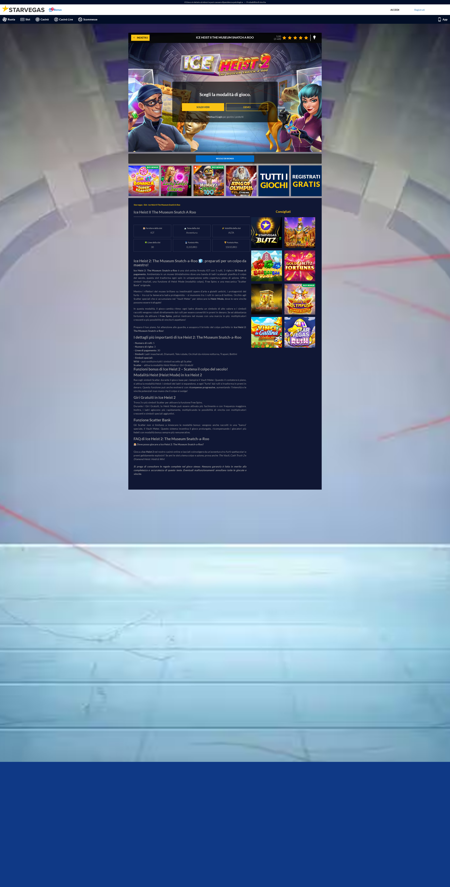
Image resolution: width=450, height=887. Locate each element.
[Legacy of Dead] (266, 299)
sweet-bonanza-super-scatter (140, 169)
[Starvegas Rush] (299, 332)
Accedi (394, 9)
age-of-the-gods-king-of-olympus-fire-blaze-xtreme (240, 169)
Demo (247, 107)
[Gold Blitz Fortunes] (299, 265)
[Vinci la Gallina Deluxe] (266, 332)
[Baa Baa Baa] (266, 265)
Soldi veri (203, 107)
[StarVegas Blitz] (266, 232)
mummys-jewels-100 (205, 167)
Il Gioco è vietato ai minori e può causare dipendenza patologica (213, 2)
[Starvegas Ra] (299, 232)
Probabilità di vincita (256, 2)
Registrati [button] (419, 9)
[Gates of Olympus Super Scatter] (299, 299)
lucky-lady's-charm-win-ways (174, 169)
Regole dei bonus (225, 158)
